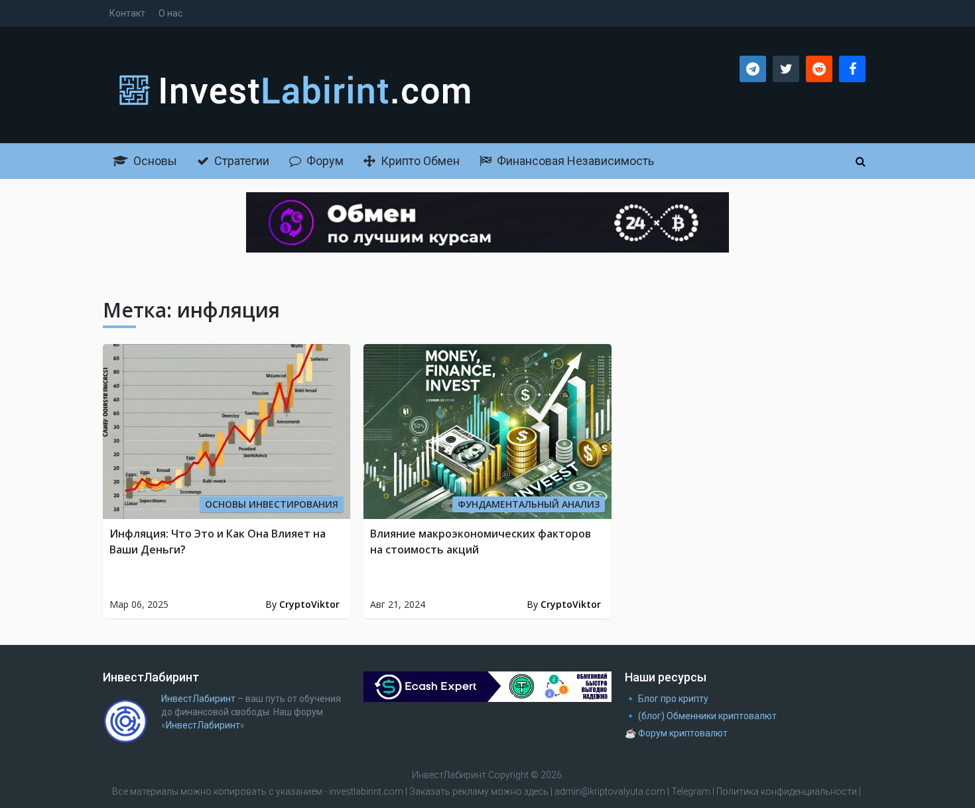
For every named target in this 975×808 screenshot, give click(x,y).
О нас (170, 13)
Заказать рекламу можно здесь (480, 791)
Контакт (127, 13)
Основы (154, 161)
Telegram (690, 791)
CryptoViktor (309, 604)
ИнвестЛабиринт (198, 698)
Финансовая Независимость (574, 161)
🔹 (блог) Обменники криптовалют (701, 716)
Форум (324, 161)
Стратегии (240, 161)
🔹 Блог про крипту (666, 698)
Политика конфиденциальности (786, 791)
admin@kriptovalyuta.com (609, 791)
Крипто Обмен (419, 161)
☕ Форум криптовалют (676, 733)
